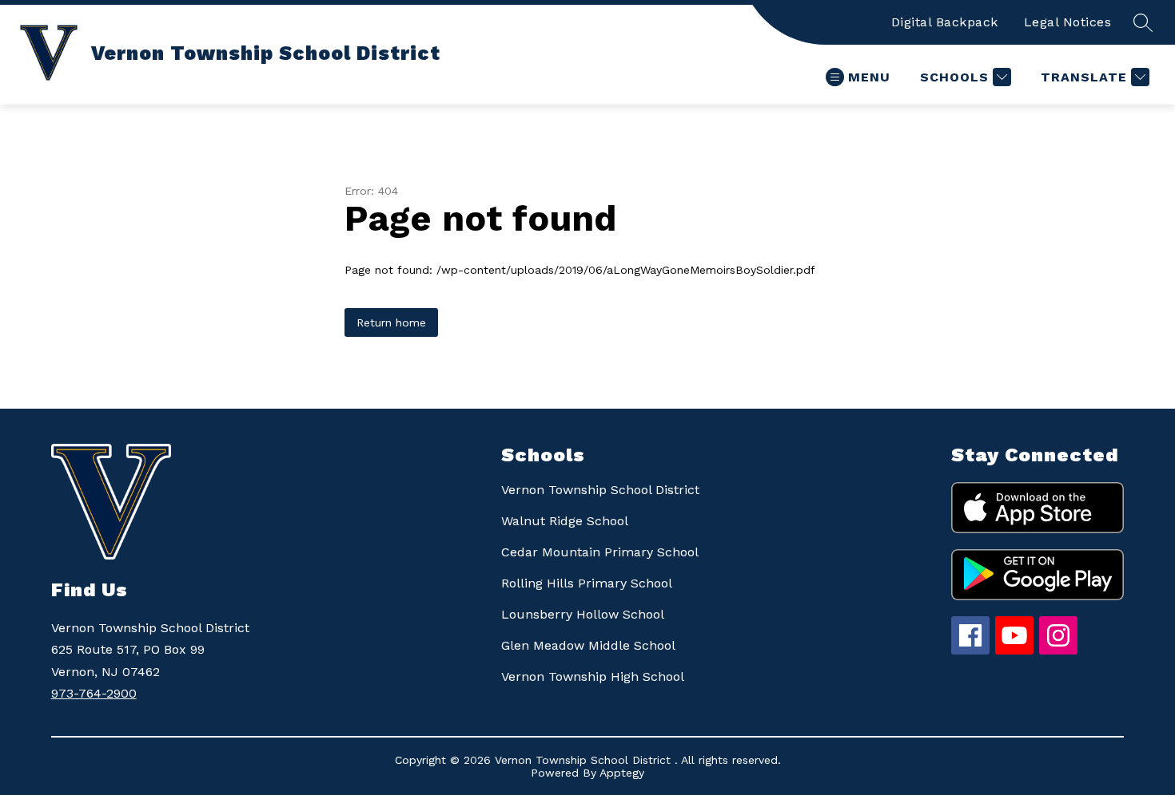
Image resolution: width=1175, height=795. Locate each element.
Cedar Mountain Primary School (600, 552)
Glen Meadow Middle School (588, 645)
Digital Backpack (944, 22)
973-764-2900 (94, 693)
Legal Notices (1068, 22)
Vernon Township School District (600, 489)
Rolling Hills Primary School (586, 583)
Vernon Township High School (592, 676)
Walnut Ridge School (564, 520)
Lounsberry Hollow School (582, 614)
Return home (391, 322)
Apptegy (621, 772)
